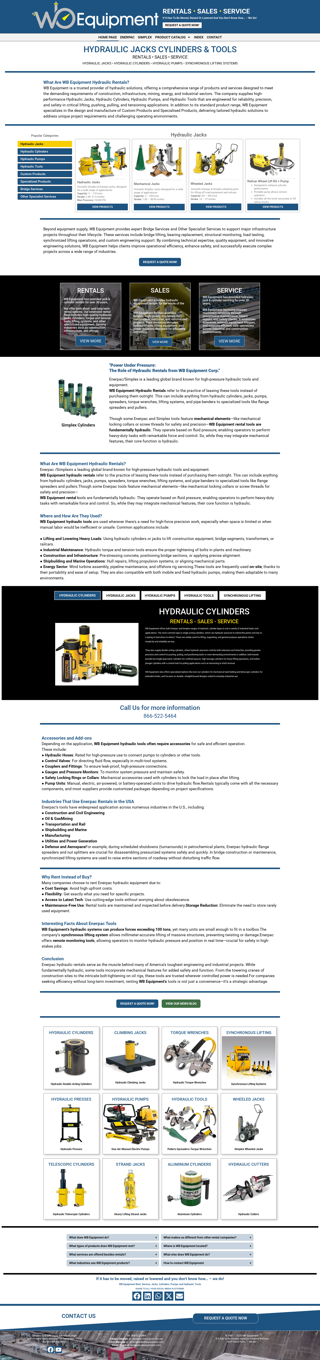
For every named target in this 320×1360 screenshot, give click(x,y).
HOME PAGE (107, 37)
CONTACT (214, 37)
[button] (136, 1296)
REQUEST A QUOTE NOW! (160, 262)
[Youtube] (58, 1349)
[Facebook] (50, 1349)
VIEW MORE (91, 341)
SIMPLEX (145, 37)
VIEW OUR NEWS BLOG (181, 1003)
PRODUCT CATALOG (170, 37)
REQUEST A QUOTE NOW (225, 1318)
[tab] (77, 595)
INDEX (199, 37)
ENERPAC (127, 37)
